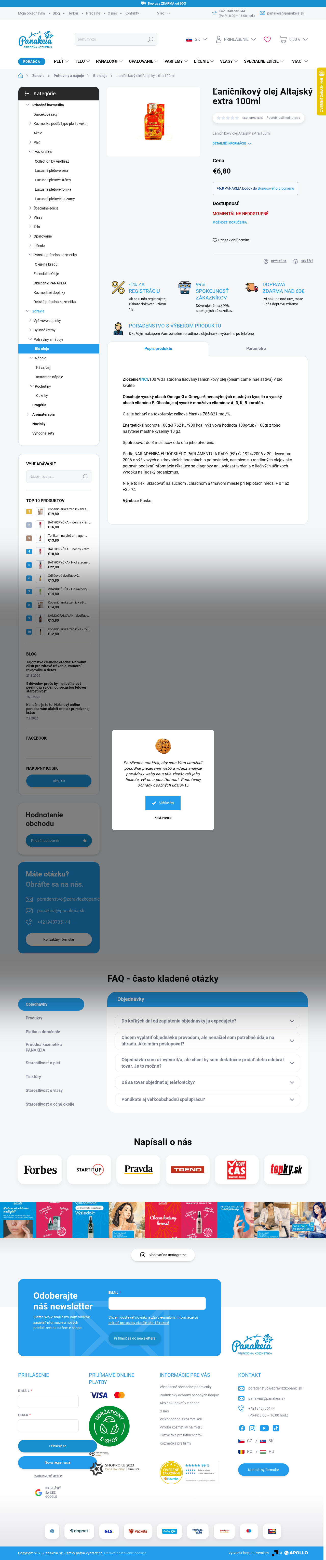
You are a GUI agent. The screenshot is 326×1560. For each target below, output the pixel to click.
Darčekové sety (46, 114)
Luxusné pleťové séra (51, 170)
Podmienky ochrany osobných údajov (189, 1395)
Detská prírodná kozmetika (55, 302)
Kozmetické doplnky (49, 293)
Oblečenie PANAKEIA (50, 283)
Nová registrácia (58, 1462)
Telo (37, 227)
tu (186, 785)
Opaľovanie (43, 236)
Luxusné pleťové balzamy (55, 199)
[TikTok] (276, 1427)
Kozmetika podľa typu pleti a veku (60, 124)
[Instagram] (252, 1427)
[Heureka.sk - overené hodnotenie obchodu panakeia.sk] (190, 1472)
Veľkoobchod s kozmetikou (181, 1419)
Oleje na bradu (46, 264)
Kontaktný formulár (58, 939)
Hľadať (150, 39)
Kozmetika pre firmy (175, 1443)
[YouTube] (264, 1427)
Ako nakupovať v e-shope (179, 1403)
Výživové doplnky (47, 321)
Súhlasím (166, 803)
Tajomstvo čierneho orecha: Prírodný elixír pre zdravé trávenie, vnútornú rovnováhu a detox (56, 666)
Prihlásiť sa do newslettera (135, 1338)
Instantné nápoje (49, 377)
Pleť (37, 142)
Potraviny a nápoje (48, 339)
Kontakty (132, 13)
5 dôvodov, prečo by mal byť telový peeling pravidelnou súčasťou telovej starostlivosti (56, 687)
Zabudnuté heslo (48, 1476)
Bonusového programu (276, 188)
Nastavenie (163, 817)
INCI (144, 379)
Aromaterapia (43, 414)
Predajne (93, 13)
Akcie (38, 133)
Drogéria (39, 405)
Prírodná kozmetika (48, 105)
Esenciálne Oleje (46, 274)
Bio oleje (42, 349)
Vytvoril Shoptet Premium (248, 1553)
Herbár (72, 13)
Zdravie (38, 311)
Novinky (38, 424)
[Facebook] (242, 1427)
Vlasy (38, 217)
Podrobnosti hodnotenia (283, 118)
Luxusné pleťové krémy (53, 180)
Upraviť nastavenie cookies (125, 1553)
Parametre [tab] (256, 348)
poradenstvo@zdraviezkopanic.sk (71, 899)
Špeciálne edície (46, 208)
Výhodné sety (43, 433)
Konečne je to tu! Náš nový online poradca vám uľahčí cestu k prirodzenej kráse (58, 709)
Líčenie (39, 246)
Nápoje (40, 358)
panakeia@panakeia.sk (60, 910)
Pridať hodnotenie (45, 840)
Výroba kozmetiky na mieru (181, 1427)
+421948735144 (53, 922)
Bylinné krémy (45, 330)
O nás (112, 13)
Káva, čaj (43, 367)
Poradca (31, 61)
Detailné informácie (229, 143)
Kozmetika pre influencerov (181, 1435)
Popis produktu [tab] (158, 348)
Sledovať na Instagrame (167, 1255)
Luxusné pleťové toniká (53, 189)
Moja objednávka (31, 13)
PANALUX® (43, 152)
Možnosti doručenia (230, 222)
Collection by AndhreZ (52, 161)
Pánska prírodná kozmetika (55, 255)
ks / (59, 781)
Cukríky (42, 396)
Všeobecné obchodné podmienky (186, 1387)
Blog (56, 13)
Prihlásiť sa (57, 1446)
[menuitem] (59, 61)
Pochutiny (43, 386)
